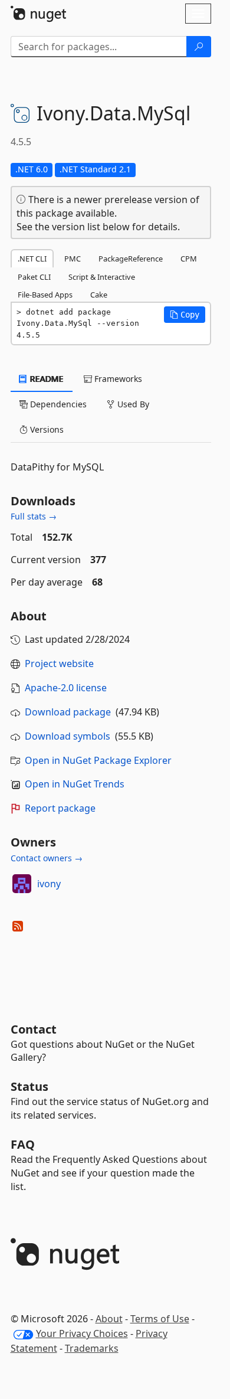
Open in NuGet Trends (74, 783)
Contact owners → (47, 858)
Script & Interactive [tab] (101, 277)
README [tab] (46, 378)
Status (29, 1086)
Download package (68, 711)
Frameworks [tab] (117, 378)
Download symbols (67, 736)
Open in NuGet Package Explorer (98, 760)
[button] (184, 314)
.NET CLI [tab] (32, 258)
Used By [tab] (132, 404)
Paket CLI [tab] (34, 277)
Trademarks (92, 1348)
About (109, 1318)
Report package (60, 808)
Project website (59, 663)
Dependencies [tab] (57, 404)
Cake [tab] (98, 294)
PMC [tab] (72, 258)
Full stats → (34, 516)
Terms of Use (159, 1318)
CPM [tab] (188, 258)
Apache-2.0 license (66, 687)
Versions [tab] (46, 429)
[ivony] (21, 883)
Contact (34, 1029)
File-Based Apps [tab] (45, 294)
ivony (49, 883)
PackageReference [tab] (130, 258)
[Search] (198, 46)
